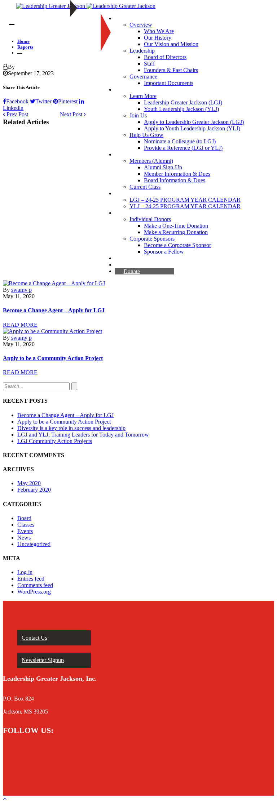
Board (24, 518)
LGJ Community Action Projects (54, 441)
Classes (25, 525)
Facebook (17, 101)
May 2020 (29, 483)
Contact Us (34, 638)
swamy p (21, 290)
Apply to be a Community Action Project (53, 358)
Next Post (72, 114)
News (24, 538)
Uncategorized (33, 544)
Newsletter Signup (43, 660)
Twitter (43, 101)
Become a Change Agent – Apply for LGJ (54, 310)
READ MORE (20, 325)
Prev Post (16, 114)
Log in (24, 572)
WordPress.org (34, 592)
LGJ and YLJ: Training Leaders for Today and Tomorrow (83, 434)
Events (25, 531)
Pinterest (68, 101)
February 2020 (34, 490)
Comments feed (35, 585)
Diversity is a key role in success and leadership (71, 428)
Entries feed (30, 579)
